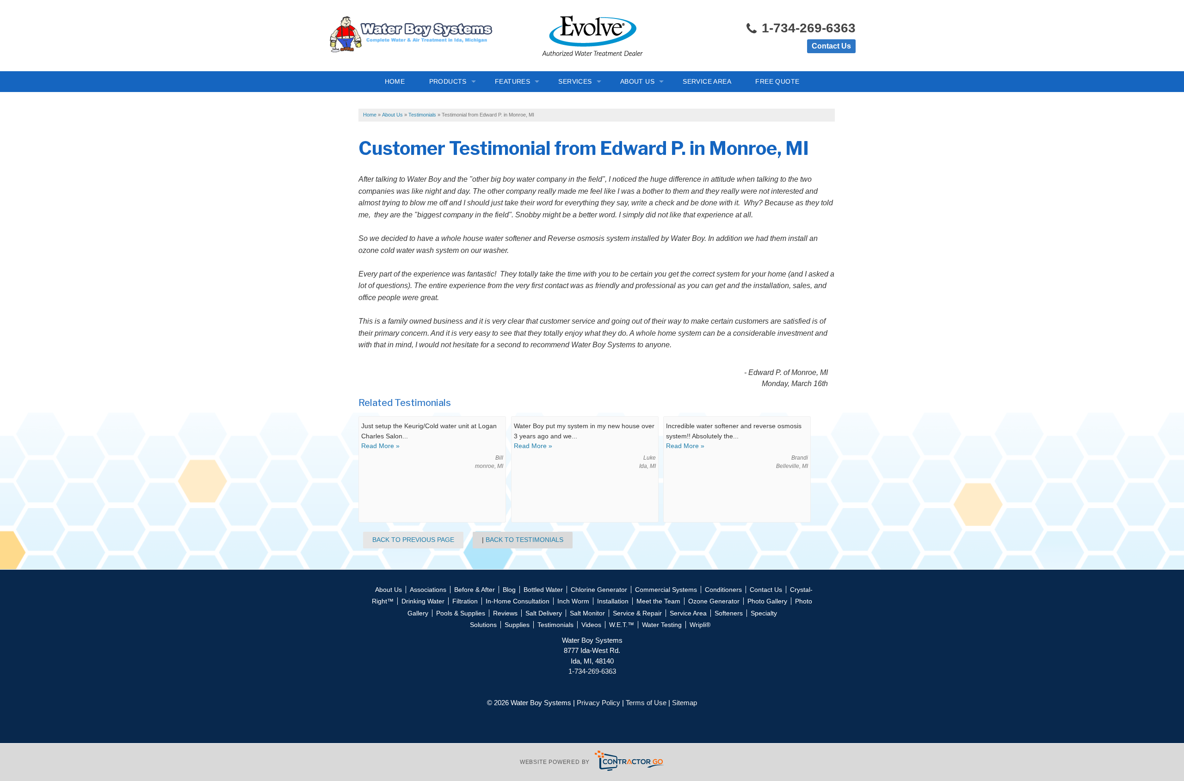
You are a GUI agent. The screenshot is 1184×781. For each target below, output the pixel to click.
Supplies (517, 624)
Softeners (729, 613)
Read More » (380, 445)
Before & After (474, 589)
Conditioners (723, 589)
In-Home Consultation (517, 601)
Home (395, 81)
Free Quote (777, 81)
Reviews (505, 613)
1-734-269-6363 (807, 28)
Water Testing (662, 624)
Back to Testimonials (524, 539)
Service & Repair (637, 613)
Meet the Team (658, 601)
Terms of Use (646, 703)
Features (512, 81)
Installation (613, 601)
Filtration (465, 601)
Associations (428, 589)
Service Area (707, 81)
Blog (509, 589)
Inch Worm (573, 601)
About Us (637, 81)
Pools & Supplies (460, 613)
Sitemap (684, 703)
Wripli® (700, 624)
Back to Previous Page (413, 539)
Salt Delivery (543, 613)
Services (575, 81)
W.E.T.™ (621, 624)
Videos (591, 624)
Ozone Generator (714, 601)
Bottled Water (543, 589)
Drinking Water (422, 601)
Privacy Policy (598, 703)
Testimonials (555, 624)
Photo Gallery (767, 601)
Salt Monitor (587, 613)
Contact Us (831, 46)
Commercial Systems (666, 589)
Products (448, 81)
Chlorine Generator (599, 589)
